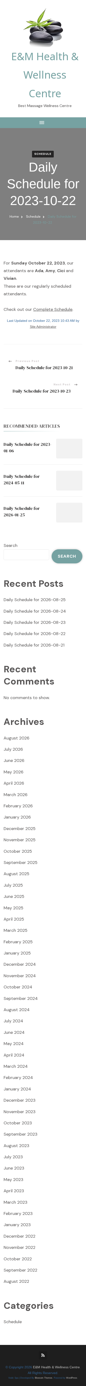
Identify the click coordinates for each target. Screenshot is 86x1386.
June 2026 (14, 760)
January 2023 (17, 1225)
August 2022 (16, 1281)
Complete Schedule (52, 309)
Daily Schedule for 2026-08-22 (34, 633)
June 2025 (14, 896)
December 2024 (20, 964)
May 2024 (14, 1043)
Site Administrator (43, 327)
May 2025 (13, 908)
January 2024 (17, 1089)
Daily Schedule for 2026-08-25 (35, 600)
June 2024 (14, 1032)
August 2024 (17, 1010)
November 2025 (20, 840)
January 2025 (17, 953)
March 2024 (16, 1066)
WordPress (71, 1378)
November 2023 (20, 1112)
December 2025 (20, 828)
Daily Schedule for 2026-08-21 (34, 645)
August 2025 (16, 874)
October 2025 (18, 851)
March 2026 (15, 795)
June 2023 (14, 1168)
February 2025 (18, 942)
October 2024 (18, 987)
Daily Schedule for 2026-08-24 (35, 611)
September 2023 (21, 1134)
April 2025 (14, 919)
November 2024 (20, 976)
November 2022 (19, 1247)
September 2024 (21, 998)
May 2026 (13, 772)
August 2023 (16, 1146)
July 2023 (13, 1157)
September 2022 (20, 1270)
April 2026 (14, 783)
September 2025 (21, 862)
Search (10, 545)
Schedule (42, 154)
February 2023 (18, 1213)
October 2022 (18, 1259)
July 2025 (13, 885)
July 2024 (13, 1021)
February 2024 (18, 1077)
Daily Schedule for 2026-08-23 (35, 622)
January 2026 (17, 817)
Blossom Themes (43, 1378)
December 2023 (20, 1100)
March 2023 (15, 1202)
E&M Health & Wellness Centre (45, 74)
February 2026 (18, 806)
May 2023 (13, 1179)
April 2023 (14, 1191)
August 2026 (16, 738)
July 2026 (13, 749)
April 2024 (14, 1055)
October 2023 (18, 1123)
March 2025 (15, 930)
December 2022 (19, 1236)
